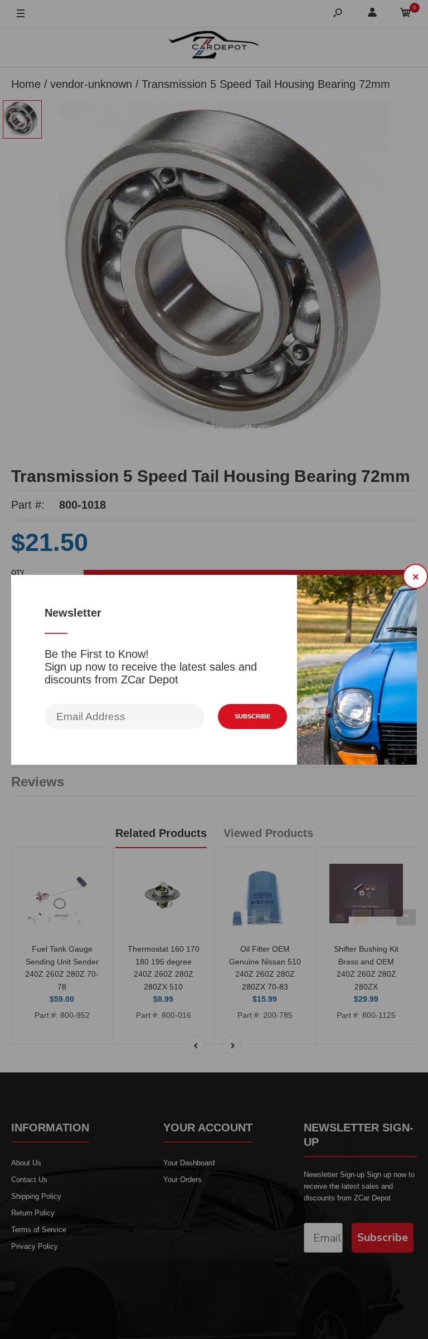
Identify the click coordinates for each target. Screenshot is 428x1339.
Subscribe (252, 716)
